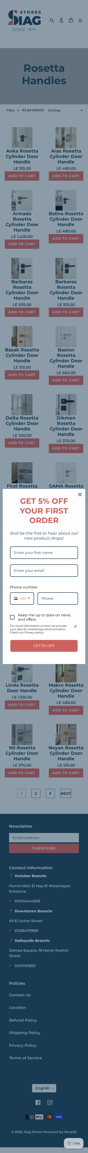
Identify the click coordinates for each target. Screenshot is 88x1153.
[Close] (79, 494)
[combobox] (22, 598)
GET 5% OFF (44, 646)
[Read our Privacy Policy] (75, 626)
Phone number (24, 587)
